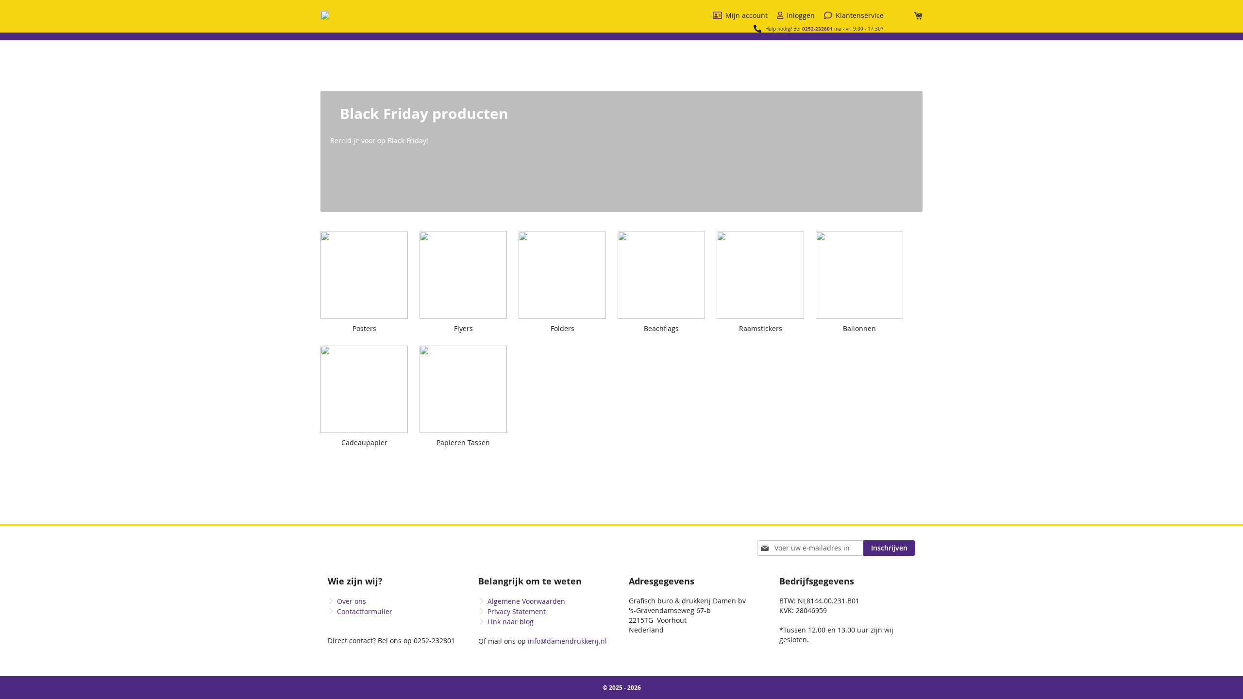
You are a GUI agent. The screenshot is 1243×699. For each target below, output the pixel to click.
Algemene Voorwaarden (526, 601)
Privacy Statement (516, 611)
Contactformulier (364, 611)
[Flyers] (468, 340)
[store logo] (325, 15)
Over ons (351, 601)
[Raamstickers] (765, 340)
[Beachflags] (666, 340)
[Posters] (369, 340)
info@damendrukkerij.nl (566, 641)
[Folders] (567, 340)
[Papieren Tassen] (468, 454)
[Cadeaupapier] (369, 454)
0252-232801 (817, 28)
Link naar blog (510, 621)
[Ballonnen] (864, 340)
